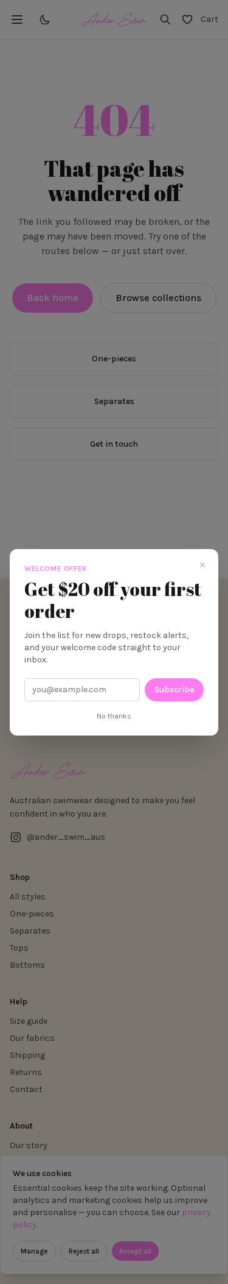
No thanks (114, 716)
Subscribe (174, 689)
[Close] (202, 564)
